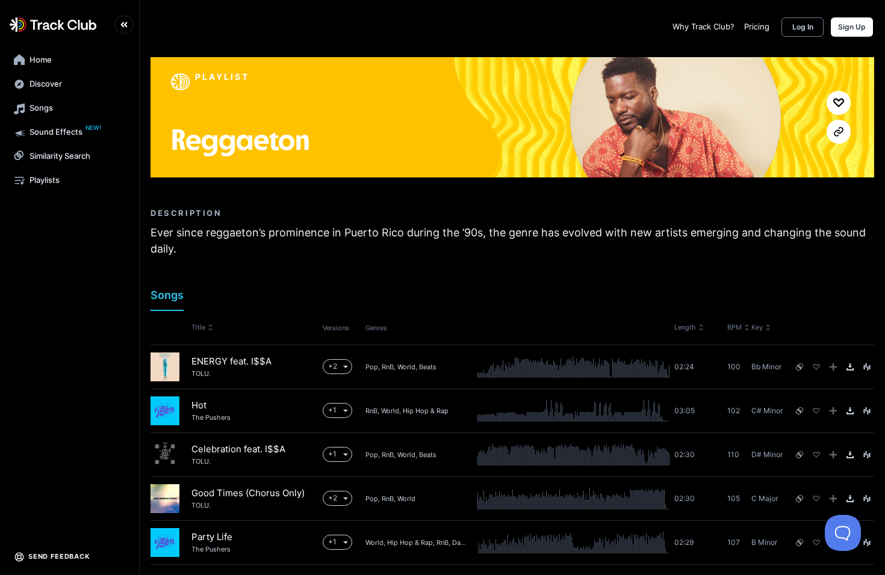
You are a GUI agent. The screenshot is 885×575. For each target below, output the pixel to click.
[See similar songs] (799, 367)
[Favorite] (816, 367)
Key (757, 327)
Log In (802, 26)
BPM (734, 327)
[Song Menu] (867, 367)
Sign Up (852, 26)
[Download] (850, 367)
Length (685, 327)
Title (198, 327)
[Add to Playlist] (833, 367)
